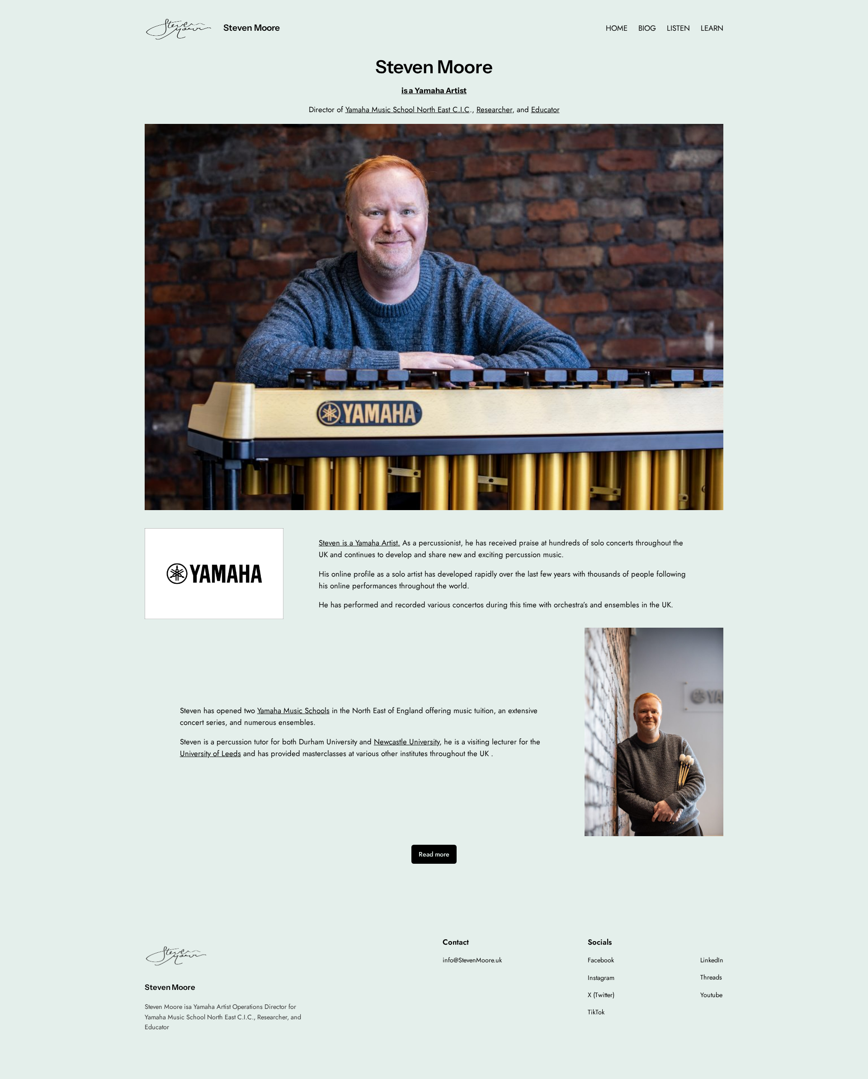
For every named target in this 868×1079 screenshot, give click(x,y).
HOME (616, 28)
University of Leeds (210, 753)
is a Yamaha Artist (434, 90)
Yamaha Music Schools (293, 710)
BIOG (647, 28)
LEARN (712, 28)
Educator (545, 109)
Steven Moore (251, 27)
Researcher (494, 109)
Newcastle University (406, 741)
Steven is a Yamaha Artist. (359, 542)
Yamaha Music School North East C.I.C (407, 109)
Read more (434, 854)
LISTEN (678, 28)
